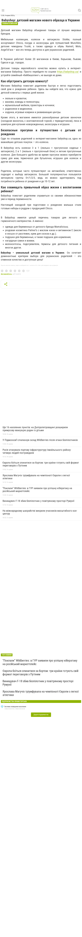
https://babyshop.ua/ (68, 71)
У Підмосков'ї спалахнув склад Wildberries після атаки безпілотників (40, 440)
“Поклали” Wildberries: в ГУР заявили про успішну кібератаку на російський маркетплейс (37, 490)
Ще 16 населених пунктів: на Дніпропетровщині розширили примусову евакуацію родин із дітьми (35, 429)
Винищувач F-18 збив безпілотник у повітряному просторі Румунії (38, 500)
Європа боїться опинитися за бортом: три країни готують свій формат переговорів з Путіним (41, 464)
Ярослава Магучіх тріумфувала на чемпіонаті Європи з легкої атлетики (36, 477)
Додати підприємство (41, 715)
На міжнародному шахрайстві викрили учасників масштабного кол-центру (40, 512)
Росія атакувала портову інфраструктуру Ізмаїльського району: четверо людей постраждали (37, 451)
